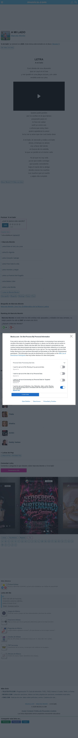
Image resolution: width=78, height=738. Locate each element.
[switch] (62, 367)
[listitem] (39, 363)
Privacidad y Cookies (49, 401)
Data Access (37, 401)
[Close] (72, 337)
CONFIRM (25, 394)
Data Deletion (26, 401)
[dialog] (39, 369)
